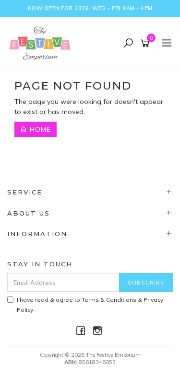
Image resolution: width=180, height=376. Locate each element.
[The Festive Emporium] (42, 43)
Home (39, 129)
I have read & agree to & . (90, 304)
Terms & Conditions (109, 299)
